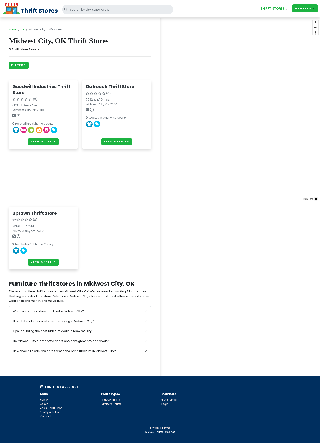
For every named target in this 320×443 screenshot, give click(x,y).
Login (164, 404)
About (44, 404)
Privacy (154, 428)
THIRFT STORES (273, 8)
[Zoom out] (315, 27)
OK (23, 29)
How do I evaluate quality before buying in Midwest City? (53, 321)
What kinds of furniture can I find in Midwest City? (48, 311)
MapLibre (308, 198)
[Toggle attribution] (316, 199)
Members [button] (303, 8)
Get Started (169, 399)
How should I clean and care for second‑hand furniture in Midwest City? (64, 351)
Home (13, 29)
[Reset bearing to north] (315, 33)
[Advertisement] (80, 178)
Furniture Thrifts (111, 404)
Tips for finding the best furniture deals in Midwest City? (53, 331)
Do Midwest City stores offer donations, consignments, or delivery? (61, 341)
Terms (166, 428)
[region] (240, 110)
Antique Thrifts (110, 399)
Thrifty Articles (49, 412)
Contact (45, 416)
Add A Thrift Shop (51, 408)
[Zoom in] (315, 22)
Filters (18, 65)
